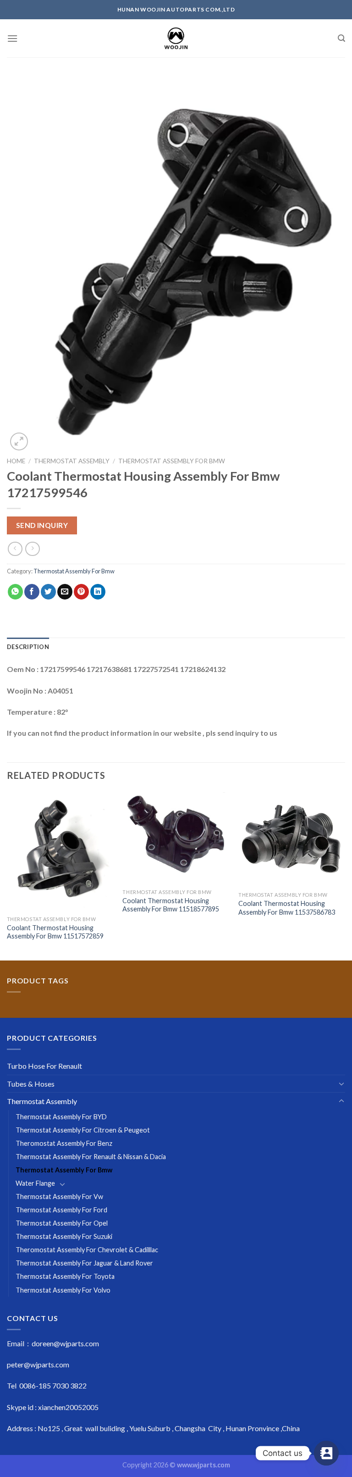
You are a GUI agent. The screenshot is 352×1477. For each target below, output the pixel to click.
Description (28, 646)
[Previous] (7, 875)
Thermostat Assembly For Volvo (63, 1290)
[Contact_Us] (326, 1453)
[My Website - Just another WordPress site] (176, 38)
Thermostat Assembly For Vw (59, 1196)
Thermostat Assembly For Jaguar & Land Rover (84, 1263)
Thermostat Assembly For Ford (61, 1210)
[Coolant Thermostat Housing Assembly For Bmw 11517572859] (60, 851)
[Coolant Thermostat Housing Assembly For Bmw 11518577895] (175, 838)
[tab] (28, 647)
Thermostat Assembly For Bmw (171, 461)
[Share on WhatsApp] (15, 592)
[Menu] (12, 38)
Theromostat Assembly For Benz (64, 1143)
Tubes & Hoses (31, 1083)
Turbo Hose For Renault (44, 1065)
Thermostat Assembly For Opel (62, 1223)
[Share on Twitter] (48, 592)
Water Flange (35, 1183)
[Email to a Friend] (64, 592)
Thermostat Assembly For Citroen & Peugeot (83, 1130)
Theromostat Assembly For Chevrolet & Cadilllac (87, 1250)
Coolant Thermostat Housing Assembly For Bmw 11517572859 (55, 932)
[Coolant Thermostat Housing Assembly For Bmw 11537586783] (291, 839)
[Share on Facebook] (31, 592)
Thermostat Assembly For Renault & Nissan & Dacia (91, 1156)
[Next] (345, 875)
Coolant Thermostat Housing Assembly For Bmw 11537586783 (286, 908)
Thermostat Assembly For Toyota (65, 1276)
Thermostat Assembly (72, 461)
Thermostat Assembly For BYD (61, 1117)
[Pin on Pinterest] (81, 592)
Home (16, 461)
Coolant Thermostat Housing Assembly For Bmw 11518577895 (170, 905)
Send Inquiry (42, 525)
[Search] (341, 38)
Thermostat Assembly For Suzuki (64, 1236)
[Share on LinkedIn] (97, 592)
